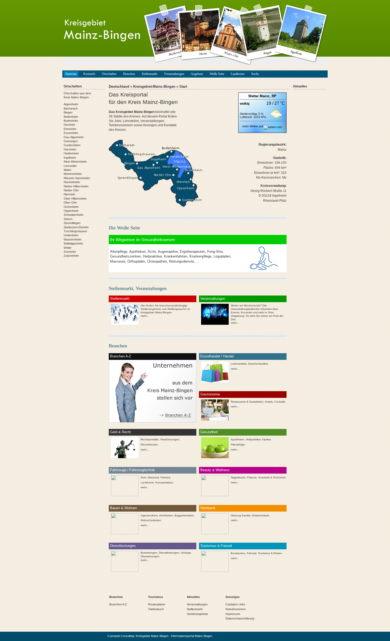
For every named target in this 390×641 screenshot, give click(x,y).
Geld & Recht (120, 432)
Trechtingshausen (75, 231)
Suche (255, 74)
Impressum (233, 613)
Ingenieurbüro (149, 515)
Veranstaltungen (174, 74)
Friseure (252, 477)
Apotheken (237, 439)
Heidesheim (71, 153)
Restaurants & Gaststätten (247, 401)
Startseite (71, 74)
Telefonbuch (156, 609)
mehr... (235, 322)
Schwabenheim (73, 214)
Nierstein (69, 194)
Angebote (197, 74)
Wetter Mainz (259, 96)
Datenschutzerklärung (240, 618)
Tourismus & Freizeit (216, 546)
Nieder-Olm (71, 190)
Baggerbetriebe (184, 515)
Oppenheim (71, 210)
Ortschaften (109, 74)
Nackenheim (72, 182)
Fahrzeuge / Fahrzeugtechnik (132, 470)
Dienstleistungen (123, 546)
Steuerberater (149, 444)
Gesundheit (209, 432)
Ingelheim (70, 157)
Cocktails (279, 401)
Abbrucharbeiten (151, 520)
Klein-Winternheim (75, 161)
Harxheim (70, 149)
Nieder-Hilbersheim (76, 186)
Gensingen (71, 141)
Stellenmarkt (149, 74)
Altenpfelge (238, 444)
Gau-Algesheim (74, 137)
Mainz (67, 169)
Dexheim (69, 124)
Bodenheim (71, 116)
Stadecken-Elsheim (76, 227)
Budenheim (71, 120)
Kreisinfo (89, 74)
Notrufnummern (236, 609)
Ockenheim (71, 206)
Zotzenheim (71, 255)
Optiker (266, 439)
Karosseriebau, (164, 482)
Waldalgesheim (73, 243)
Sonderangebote (197, 613)
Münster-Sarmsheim (77, 178)
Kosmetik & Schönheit (271, 477)
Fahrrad (165, 477)
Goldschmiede (260, 515)
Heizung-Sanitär (240, 515)
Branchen (129, 74)
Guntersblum (72, 145)
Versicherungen (169, 439)
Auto (143, 477)
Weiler (68, 247)
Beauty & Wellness (215, 470)
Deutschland (119, 86)
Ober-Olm (70, 202)
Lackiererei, (148, 482)
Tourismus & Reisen (270, 553)
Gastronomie (210, 394)
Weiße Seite (217, 74)
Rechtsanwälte (150, 439)
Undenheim (71, 235)
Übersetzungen (150, 556)
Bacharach (71, 108)
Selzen (68, 219)
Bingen (68, 112)
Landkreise (238, 74)
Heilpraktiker (253, 439)
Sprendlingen (72, 223)
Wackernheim (72, 239)
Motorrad (153, 477)
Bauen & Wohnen (123, 508)
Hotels (269, 401)
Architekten (166, 515)
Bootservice (238, 553)
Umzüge (186, 552)
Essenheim (71, 132)
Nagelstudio (238, 477)
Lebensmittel (238, 363)
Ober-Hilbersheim (75, 198)
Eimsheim (70, 128)
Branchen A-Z (120, 356)
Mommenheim (73, 173)
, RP (273, 96)
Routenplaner (156, 604)
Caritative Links (235, 604)
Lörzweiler (70, 165)
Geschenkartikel (258, 363)
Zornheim (70, 251)
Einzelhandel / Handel (217, 356)
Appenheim (71, 104)
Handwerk (207, 508)
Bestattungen (149, 552)
